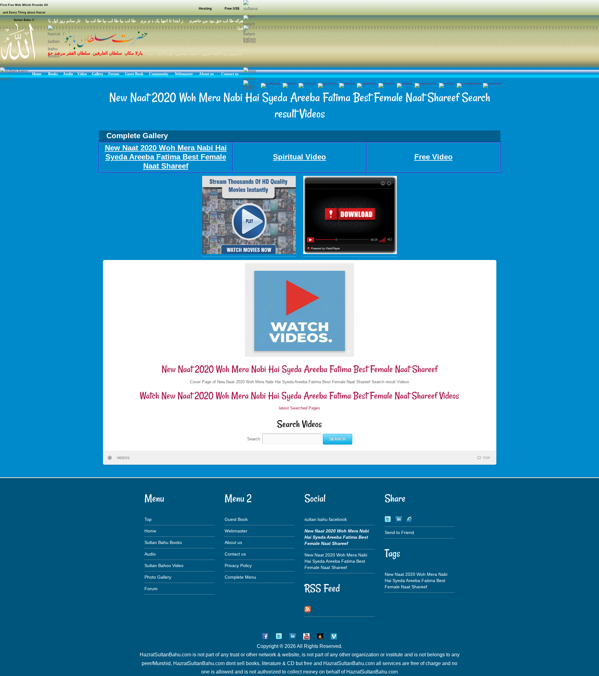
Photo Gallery (157, 577)
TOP (486, 458)
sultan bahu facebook (325, 519)
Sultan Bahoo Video (163, 565)
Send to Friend (399, 532)
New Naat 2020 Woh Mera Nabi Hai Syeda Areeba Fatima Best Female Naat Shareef (299, 369)
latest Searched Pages (299, 408)
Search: (254, 439)
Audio (150, 553)
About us (233, 542)
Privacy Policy (238, 565)
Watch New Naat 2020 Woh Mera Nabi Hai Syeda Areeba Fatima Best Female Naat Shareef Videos (299, 395)
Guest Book (236, 519)
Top (148, 519)
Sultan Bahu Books (163, 542)
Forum (151, 588)
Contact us (235, 553)
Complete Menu (240, 577)
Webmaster (236, 530)
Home (150, 530)
